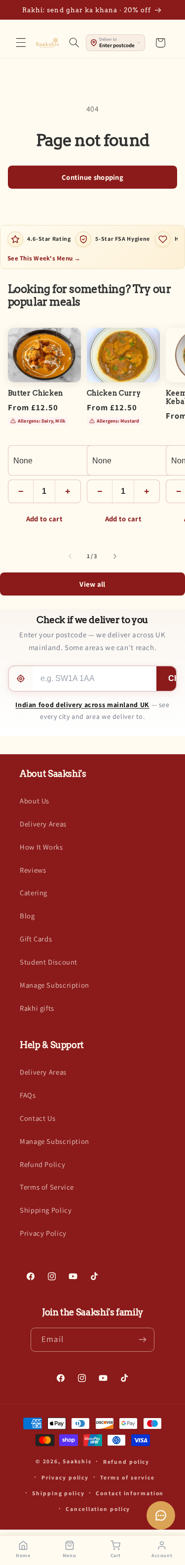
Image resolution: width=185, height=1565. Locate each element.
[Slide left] (70, 556)
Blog (27, 915)
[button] (20, 42)
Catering (33, 892)
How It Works (41, 847)
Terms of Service (47, 1187)
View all (92, 584)
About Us (34, 800)
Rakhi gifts (37, 1008)
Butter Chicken (35, 393)
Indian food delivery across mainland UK (82, 704)
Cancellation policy (98, 1508)
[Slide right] (115, 556)
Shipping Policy (46, 1210)
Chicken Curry (114, 393)
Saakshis (77, 1461)
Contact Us (37, 1118)
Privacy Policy (43, 1233)
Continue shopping (92, 177)
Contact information (130, 1493)
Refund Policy (42, 1164)
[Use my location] (21, 678)
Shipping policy (58, 1493)
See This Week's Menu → (44, 258)
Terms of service (127, 1477)
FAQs (28, 1095)
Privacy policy (65, 1477)
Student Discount (48, 962)
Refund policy (126, 1461)
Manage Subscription (54, 985)
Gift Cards (36, 938)
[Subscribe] (142, 1340)
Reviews (33, 870)
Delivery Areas (43, 823)
